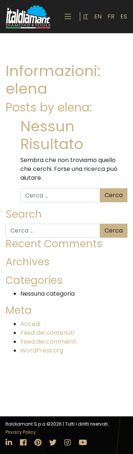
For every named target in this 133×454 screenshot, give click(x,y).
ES (123, 16)
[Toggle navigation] (68, 16)
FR (111, 16)
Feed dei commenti (48, 341)
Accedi (30, 324)
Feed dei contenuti (47, 333)
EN (98, 16)
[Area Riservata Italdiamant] (28, 16)
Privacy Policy (21, 432)
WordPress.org (41, 350)
